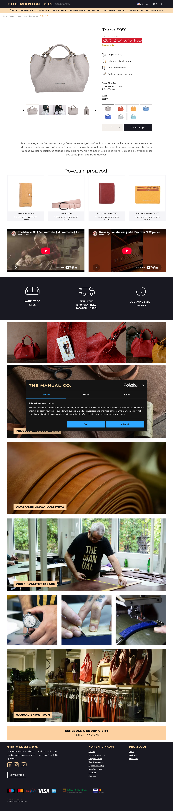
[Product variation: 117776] (108, 108)
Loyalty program (96, 769)
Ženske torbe (33, 16)
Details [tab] (86, 394)
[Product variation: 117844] (146, 108)
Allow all (125, 424)
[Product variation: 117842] (133, 108)
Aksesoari (133, 759)
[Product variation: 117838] (121, 108)
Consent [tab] (46, 394)
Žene (25, 16)
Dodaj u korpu (138, 127)
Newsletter (16, 775)
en (141, 4)
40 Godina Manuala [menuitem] (152, 10)
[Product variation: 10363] (133, 116)
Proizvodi (12, 16)
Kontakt (92, 772)
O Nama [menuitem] (132, 10)
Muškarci (133, 755)
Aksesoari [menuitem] (58, 10)
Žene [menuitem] (12, 10)
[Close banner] (143, 385)
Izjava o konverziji (96, 766)
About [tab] (127, 394)
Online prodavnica (97, 755)
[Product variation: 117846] (108, 116)
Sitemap (92, 776)
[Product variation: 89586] (121, 116)
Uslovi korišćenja (96, 762)
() (156, 4)
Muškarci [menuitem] (26, 10)
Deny (86, 424)
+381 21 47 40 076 (86, 734)
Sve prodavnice (95, 759)
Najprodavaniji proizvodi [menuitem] (84, 10)
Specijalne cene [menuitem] (113, 10)
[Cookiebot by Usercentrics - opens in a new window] (125, 385)
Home (5, 16)
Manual (19, 16)
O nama (92, 752)
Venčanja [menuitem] (41, 10)
